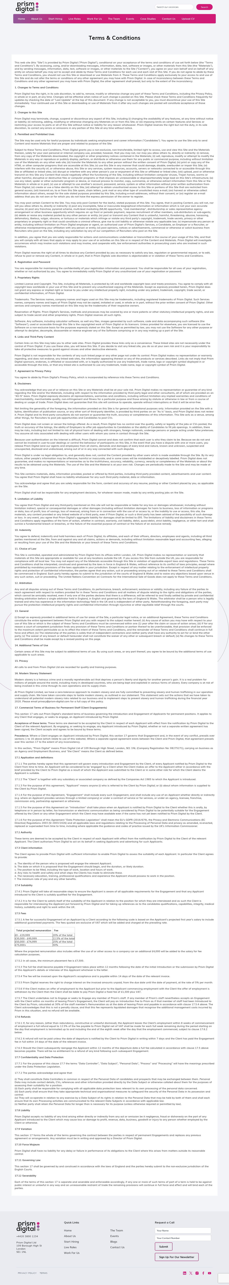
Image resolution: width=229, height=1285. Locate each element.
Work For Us (94, 18)
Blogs (113, 1241)
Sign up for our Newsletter (176, 1257)
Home (21, 18)
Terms (44, 1273)
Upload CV (188, 18)
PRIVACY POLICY (27, 1273)
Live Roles (75, 18)
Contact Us (168, 18)
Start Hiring (55, 18)
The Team (114, 18)
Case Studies (148, 18)
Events (130, 18)
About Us (36, 18)
